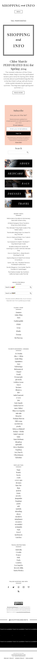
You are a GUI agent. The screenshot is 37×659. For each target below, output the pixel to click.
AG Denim (18, 353)
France (18, 555)
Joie (18, 400)
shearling (18, 511)
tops (18, 530)
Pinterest (19, 587)
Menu (19, 11)
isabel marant (18, 395)
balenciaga (18, 366)
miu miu (18, 413)
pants (18, 504)
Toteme (18, 334)
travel (18, 532)
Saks (18, 437)
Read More (18, 92)
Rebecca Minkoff (18, 429)
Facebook (8, 587)
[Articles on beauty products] (18, 177)
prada (18, 426)
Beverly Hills (18, 568)
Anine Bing (18, 315)
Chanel (18, 372)
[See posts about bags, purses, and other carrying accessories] (18, 187)
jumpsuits (18, 498)
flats (18, 488)
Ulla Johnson (18, 455)
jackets (18, 491)
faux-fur (18, 485)
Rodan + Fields (18, 431)
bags (18, 470)
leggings (18, 501)
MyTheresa (18, 338)
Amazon (18, 312)
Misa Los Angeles (18, 411)
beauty (18, 472)
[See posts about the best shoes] (18, 167)
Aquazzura (18, 361)
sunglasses (18, 519)
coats (18, 478)
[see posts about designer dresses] (18, 197)
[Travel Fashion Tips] (18, 207)
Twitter (13, 587)
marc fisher (18, 408)
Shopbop (18, 442)
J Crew (18, 398)
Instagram (24, 587)
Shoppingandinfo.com (12, 607)
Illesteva (18, 390)
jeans (18, 493)
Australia (18, 550)
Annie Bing (18, 359)
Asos (18, 318)
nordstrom (18, 424)
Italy (18, 557)
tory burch (18, 452)
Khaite (18, 331)
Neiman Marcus (18, 418)
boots (19, 475)
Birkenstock (18, 369)
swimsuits (18, 527)
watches (18, 537)
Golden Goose (18, 382)
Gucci (19, 385)
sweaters (18, 522)
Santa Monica (18, 570)
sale (18, 506)
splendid (18, 444)
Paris (18, 560)
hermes (18, 387)
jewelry (18, 496)
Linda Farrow (18, 405)
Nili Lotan (18, 421)
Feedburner (19, 591)
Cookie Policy (19, 658)
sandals (18, 509)
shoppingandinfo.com (18, 654)
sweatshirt (18, 524)
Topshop (18, 450)
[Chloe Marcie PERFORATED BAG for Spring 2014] (18, 55)
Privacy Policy (18, 142)
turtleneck (18, 535)
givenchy (18, 379)
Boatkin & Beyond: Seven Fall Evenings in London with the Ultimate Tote (18, 248)
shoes (18, 514)
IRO (18, 392)
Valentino (18, 457)
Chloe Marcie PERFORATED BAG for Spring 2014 (18, 65)
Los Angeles (18, 565)
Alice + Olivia (18, 356)
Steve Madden (18, 447)
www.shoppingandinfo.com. (23, 612)
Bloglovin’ (29, 587)
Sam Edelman (18, 439)
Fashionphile (18, 321)
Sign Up (18, 133)
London (18, 563)
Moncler (18, 416)
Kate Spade (19, 403)
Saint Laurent (18, 434)
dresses (18, 483)
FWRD (18, 324)
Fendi (18, 374)
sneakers (18, 517)
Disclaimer (29, 658)
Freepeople (18, 377)
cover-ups (18, 480)
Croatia (18, 552)
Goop (18, 328)
